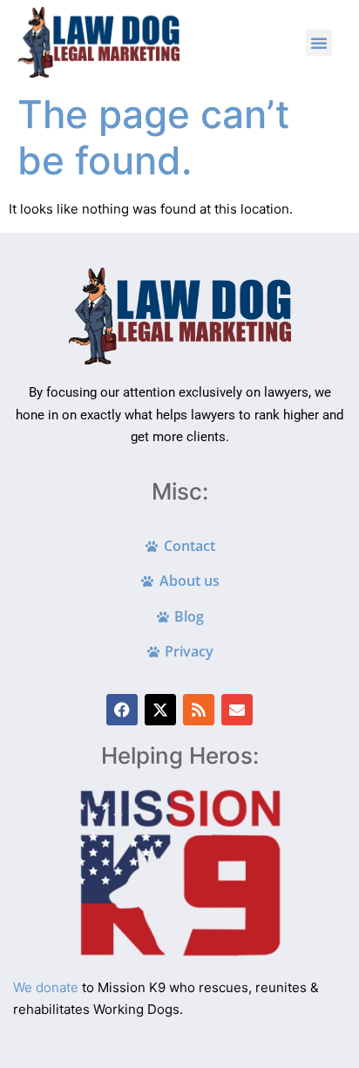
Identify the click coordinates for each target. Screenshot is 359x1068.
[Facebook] (122, 709)
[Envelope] (237, 709)
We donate (45, 987)
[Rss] (198, 709)
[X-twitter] (160, 709)
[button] (319, 43)
